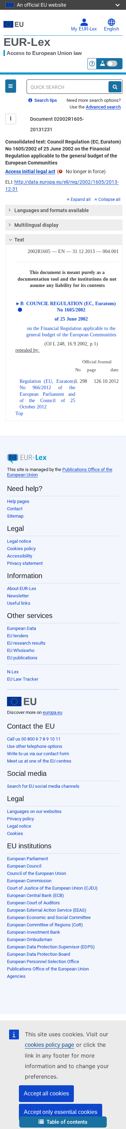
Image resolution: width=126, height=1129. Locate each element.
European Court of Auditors (33, 902)
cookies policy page (49, 1045)
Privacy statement (25, 563)
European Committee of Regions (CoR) (45, 924)
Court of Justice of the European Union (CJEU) (52, 888)
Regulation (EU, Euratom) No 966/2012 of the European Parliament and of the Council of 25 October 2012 (47, 394)
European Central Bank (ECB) (35, 895)
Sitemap (15, 516)
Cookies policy (21, 548)
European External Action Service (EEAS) (46, 910)
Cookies (15, 833)
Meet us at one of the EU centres (39, 761)
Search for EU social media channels (43, 786)
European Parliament (27, 858)
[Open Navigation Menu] (10, 86)
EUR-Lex (27, 42)
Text (19, 240)
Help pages (18, 501)
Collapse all (109, 199)
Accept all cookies (46, 1093)
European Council (24, 866)
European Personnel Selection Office (43, 961)
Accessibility (19, 556)
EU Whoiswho (20, 650)
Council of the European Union (36, 873)
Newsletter (18, 595)
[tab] (64, 210)
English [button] (111, 29)
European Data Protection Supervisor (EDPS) (51, 946)
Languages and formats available (51, 210)
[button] (63, 1122)
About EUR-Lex (21, 588)
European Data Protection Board (38, 954)
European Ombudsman (29, 939)
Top (19, 413)
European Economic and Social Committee (49, 917)
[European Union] (21, 702)
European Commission (29, 880)
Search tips (45, 100)
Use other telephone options (34, 746)
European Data (21, 628)
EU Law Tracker (22, 679)
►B (19, 303)
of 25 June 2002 (71, 319)
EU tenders (17, 635)
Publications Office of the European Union (48, 969)
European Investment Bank (33, 932)
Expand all (81, 199)
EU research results (26, 643)
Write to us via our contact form (38, 753)
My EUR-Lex (84, 29)
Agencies (16, 976)
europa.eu (52, 712)
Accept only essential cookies (60, 1112)
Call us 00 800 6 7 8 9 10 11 (34, 739)
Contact (14, 508)
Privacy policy (20, 818)
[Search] (114, 86)
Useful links (18, 603)
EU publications (22, 657)
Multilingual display (36, 225)
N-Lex (13, 671)
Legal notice (19, 541)
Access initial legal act (30, 171)
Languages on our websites (34, 811)
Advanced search (103, 107)
